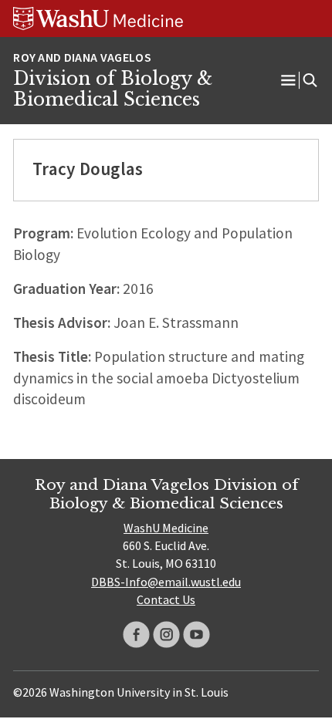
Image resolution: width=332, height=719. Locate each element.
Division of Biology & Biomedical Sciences (112, 89)
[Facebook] (136, 634)
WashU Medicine (166, 527)
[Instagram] (166, 634)
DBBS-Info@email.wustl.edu (166, 581)
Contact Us (166, 599)
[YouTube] (196, 634)
